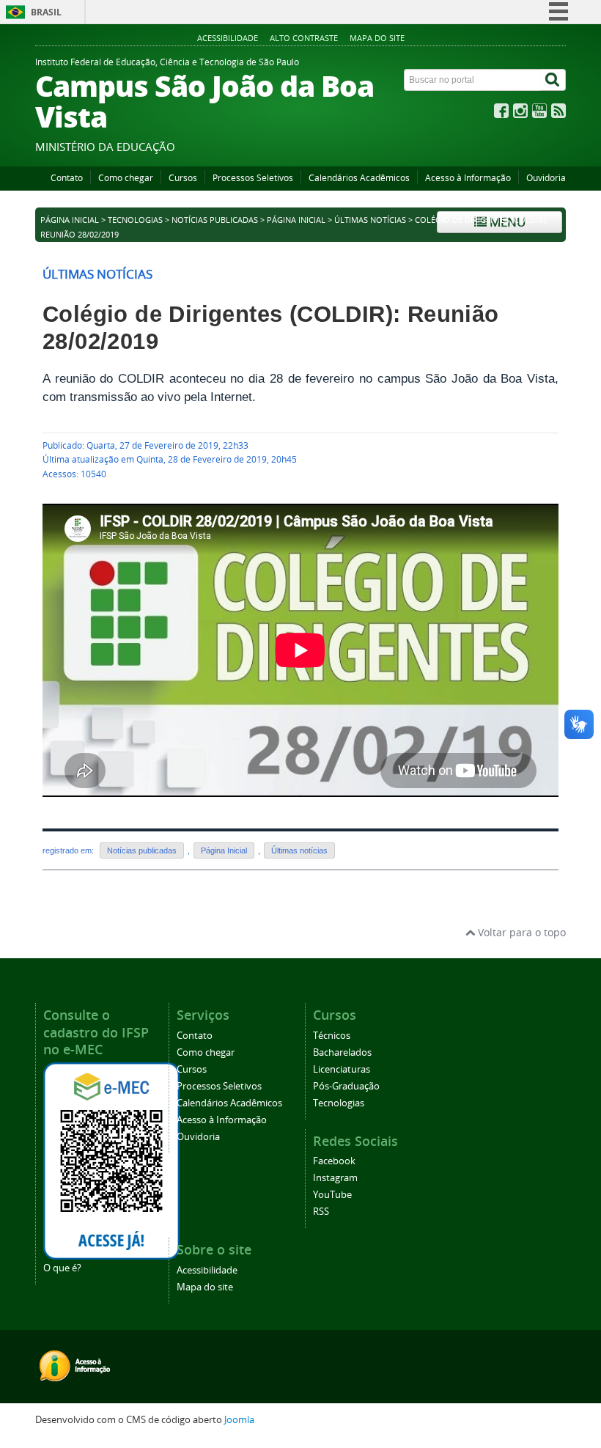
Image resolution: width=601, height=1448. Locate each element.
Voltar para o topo (520, 932)
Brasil (46, 12)
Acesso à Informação (468, 178)
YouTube (332, 1194)
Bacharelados (342, 1052)
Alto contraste (304, 37)
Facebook (334, 1161)
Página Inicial (296, 220)
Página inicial (69, 220)
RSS (321, 1211)
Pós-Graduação (346, 1086)
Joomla (239, 1420)
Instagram (335, 1178)
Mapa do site (377, 37)
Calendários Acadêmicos (359, 178)
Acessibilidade (227, 37)
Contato (67, 178)
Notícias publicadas (215, 220)
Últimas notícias (370, 220)
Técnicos (331, 1035)
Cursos (183, 178)
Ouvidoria (546, 178)
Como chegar (125, 178)
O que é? (62, 1268)
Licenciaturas (341, 1069)
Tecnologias (135, 220)
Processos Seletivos (253, 178)
